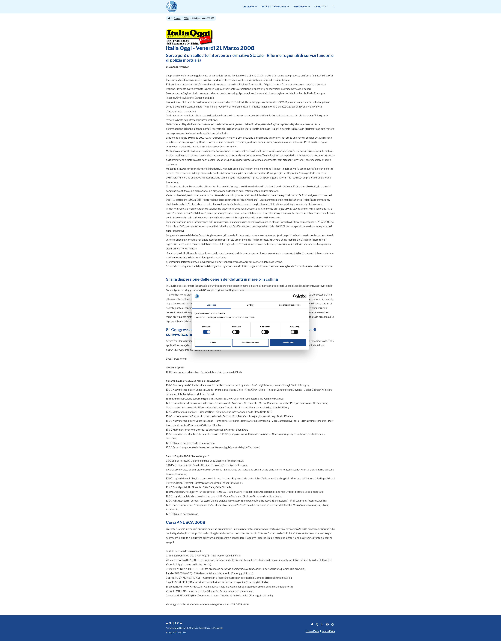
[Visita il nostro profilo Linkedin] (322, 624)
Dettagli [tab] (250, 305)
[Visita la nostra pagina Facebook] (312, 624)
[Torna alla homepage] (169, 18)
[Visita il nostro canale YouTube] (327, 624)
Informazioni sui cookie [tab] (289, 305)
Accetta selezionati (250, 343)
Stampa (177, 18)
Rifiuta (213, 343)
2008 (186, 18)
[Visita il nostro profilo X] (317, 624)
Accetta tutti (288, 343)
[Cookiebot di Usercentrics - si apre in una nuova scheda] (295, 296)
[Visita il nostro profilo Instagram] (332, 624)
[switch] (236, 332)
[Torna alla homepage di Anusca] (172, 7)
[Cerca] (333, 6)
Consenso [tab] (211, 305)
